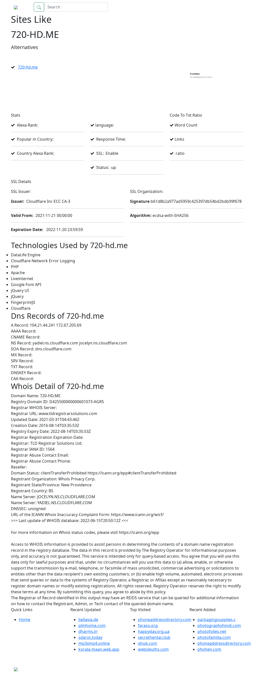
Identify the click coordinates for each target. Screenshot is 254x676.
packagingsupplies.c (216, 619)
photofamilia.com (214, 637)
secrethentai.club (154, 637)
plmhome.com (92, 625)
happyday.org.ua (153, 631)
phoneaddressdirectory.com (164, 619)
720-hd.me (28, 67)
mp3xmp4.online (94, 643)
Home (232, 7)
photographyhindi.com (219, 625)
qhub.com (147, 643)
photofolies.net (211, 631)
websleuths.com (153, 649)
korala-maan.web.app (98, 649)
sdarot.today (90, 637)
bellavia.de (88, 619)
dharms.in (87, 631)
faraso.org (148, 625)
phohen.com (209, 649)
